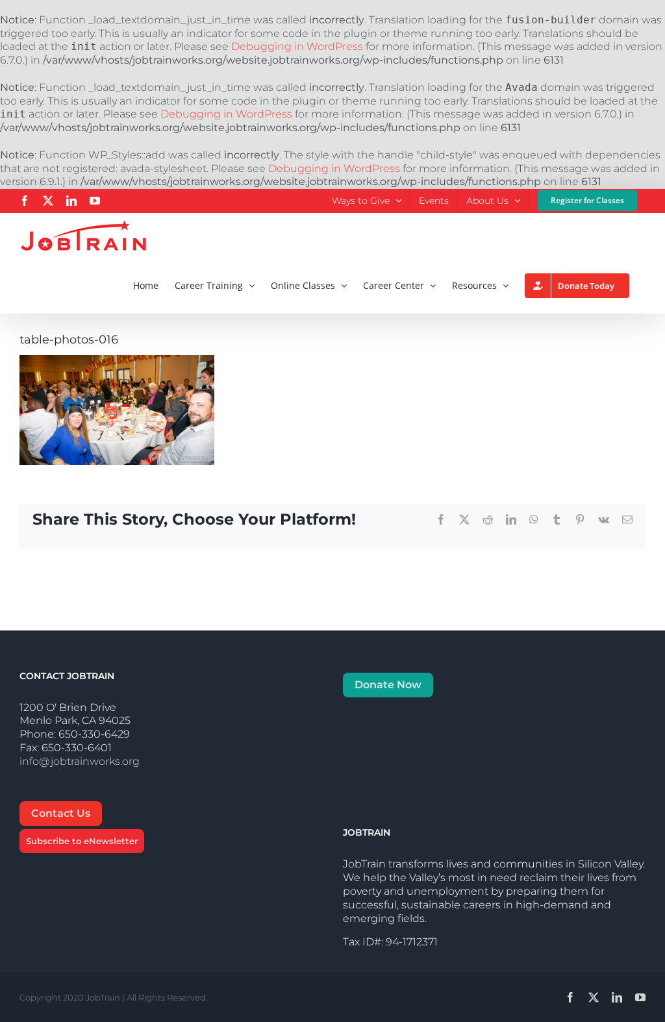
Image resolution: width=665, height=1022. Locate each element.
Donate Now (388, 685)
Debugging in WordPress (297, 46)
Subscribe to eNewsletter (82, 841)
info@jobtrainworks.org (79, 761)
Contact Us (60, 813)
